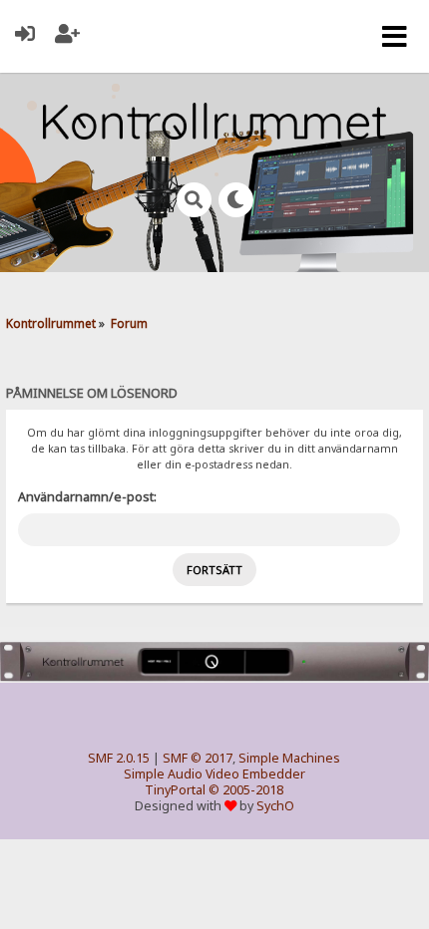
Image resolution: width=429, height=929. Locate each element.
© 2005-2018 (246, 789)
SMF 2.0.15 (119, 758)
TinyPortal (175, 789)
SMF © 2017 (197, 758)
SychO (275, 805)
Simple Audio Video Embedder (214, 774)
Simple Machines (289, 758)
